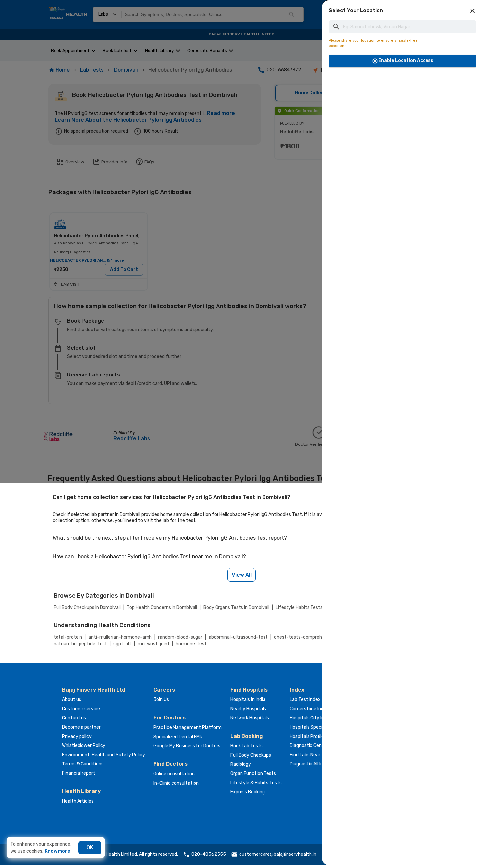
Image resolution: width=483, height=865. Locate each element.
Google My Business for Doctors (186, 746)
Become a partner (81, 727)
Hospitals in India (247, 699)
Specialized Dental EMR (178, 737)
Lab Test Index (305, 699)
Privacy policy (77, 736)
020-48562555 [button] (208, 854)
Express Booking (247, 792)
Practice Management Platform (187, 727)
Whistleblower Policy (83, 745)
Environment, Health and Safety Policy (103, 755)
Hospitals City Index (311, 718)
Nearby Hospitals (248, 709)
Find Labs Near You (309, 755)
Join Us (161, 699)
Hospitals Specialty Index (316, 727)
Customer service (81, 709)
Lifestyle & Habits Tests (256, 782)
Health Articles (78, 801)
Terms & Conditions (83, 764)
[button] (472, 11)
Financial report (78, 773)
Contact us (74, 718)
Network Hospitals (249, 718)
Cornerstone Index (309, 709)
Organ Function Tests (253, 773)
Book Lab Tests (246, 746)
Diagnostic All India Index (316, 764)
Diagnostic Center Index (315, 745)
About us (71, 699)
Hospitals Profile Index (313, 736)
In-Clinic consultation (176, 783)
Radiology (240, 764)
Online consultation (174, 774)
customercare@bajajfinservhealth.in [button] (277, 854)
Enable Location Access (405, 60)
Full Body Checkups (250, 755)
